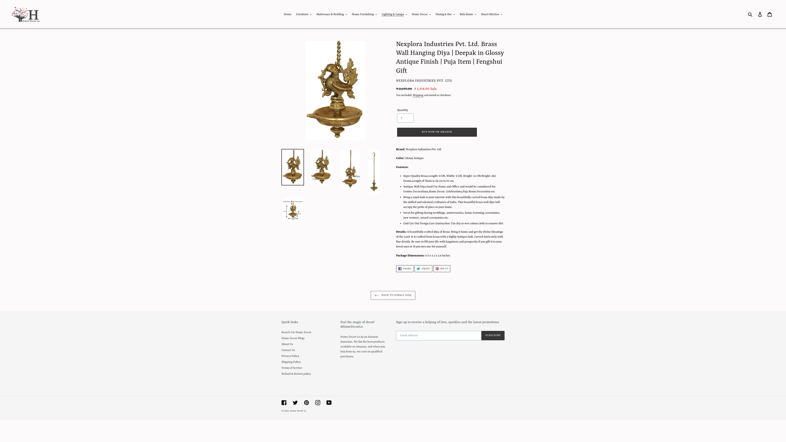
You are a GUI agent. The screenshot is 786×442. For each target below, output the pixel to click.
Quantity (402, 110)
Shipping (418, 95)
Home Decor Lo (298, 411)
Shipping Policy (291, 362)
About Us (287, 344)
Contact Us (288, 350)
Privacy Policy (290, 356)
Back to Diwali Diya (396, 295)
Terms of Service (291, 368)
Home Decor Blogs (293, 338)
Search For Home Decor (296, 332)
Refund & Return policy (296, 373)
